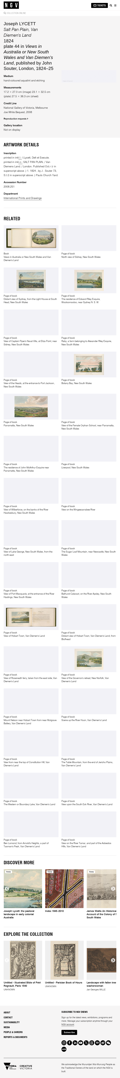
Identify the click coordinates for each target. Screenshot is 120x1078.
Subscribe (69, 1032)
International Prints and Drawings (23, 198)
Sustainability (12, 1022)
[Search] (111, 5)
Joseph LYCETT (20, 23)
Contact (8, 1017)
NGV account (67, 1024)
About (7, 1012)
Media (7, 1027)
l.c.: (20, 162)
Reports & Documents (15, 1037)
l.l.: (20, 157)
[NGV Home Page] (11, 5)
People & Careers (13, 1032)
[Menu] (115, 5)
